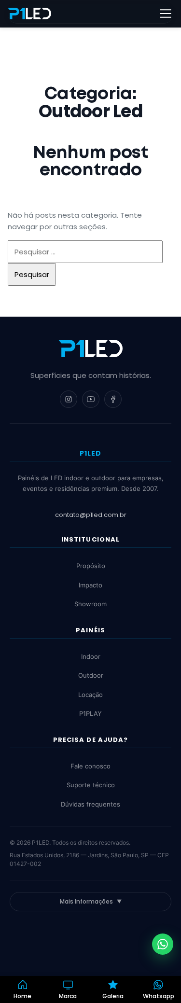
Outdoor (90, 675)
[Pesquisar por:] (85, 252)
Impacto (90, 585)
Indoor (90, 656)
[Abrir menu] (165, 13)
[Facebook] (113, 399)
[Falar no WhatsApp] (162, 944)
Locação (90, 694)
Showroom (90, 604)
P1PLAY (90, 713)
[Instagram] (68, 399)
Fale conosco (90, 766)
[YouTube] (90, 399)
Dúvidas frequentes (90, 804)
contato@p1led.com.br (90, 514)
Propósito (90, 566)
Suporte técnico (91, 785)
